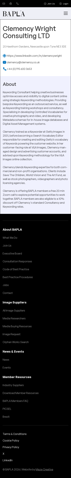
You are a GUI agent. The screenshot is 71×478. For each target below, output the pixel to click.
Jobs (6, 285)
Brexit (6, 416)
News (6, 359)
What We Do (10, 237)
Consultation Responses (17, 261)
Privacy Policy (11, 447)
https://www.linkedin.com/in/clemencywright (34, 55)
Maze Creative (44, 469)
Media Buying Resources (17, 326)
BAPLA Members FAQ (15, 401)
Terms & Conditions (15, 434)
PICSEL (7, 408)
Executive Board (12, 253)
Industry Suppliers (13, 385)
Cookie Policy (11, 440)
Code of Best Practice (16, 269)
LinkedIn (8, 460)
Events (7, 367)
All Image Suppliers (14, 310)
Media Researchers (14, 318)
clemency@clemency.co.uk (23, 62)
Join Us (7, 245)
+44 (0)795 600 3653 (19, 69)
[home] (14, 13)
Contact (8, 293)
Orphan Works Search (16, 342)
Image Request (11, 334)
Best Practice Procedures (18, 277)
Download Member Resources (21, 393)
